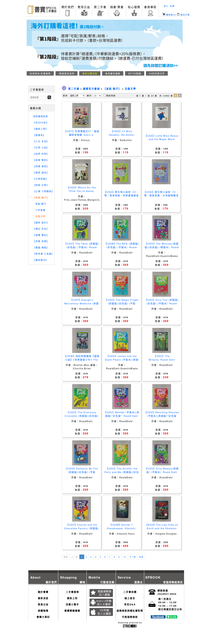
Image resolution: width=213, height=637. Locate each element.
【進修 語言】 (41, 172)
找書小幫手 (72, 604)
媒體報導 (43, 610)
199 (85, 152)
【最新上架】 (40, 128)
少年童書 (40, 209)
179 (125, 208)
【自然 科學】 (41, 153)
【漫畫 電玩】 (41, 234)
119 (125, 152)
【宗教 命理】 (41, 241)
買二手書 (100, 7)
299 (166, 546)
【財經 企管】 (41, 184)
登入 (166, 5)
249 (166, 377)
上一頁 (74, 556)
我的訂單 (184, 14)
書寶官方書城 (91, 88)
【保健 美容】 (41, 166)
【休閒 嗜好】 (41, 159)
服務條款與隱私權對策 (130, 610)
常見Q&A (130, 604)
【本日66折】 (41, 122)
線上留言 (130, 598)
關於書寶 (43, 592)
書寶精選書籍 (72, 610)
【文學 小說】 (41, 147)
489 (125, 546)
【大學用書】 (40, 178)
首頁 (66, 556)
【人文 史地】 (41, 141)
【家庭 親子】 (41, 197)
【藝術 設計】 (41, 222)
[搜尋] (49, 98)
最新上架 (72, 598)
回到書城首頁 (40, 116)
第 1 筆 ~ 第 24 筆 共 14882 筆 (154, 95)
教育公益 (84, 7)
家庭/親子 (40, 203)
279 (85, 377)
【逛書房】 (39, 134)
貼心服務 (134, 7)
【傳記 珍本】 (41, 228)
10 (124, 556)
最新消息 (43, 598)
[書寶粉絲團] (158, 617)
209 (85, 208)
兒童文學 (40, 216)
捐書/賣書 (117, 7)
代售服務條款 (130, 617)
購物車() (170, 14)
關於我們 (67, 7)
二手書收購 (130, 592)
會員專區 (150, 7)
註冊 (172, 5)
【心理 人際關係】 (43, 191)
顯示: (89, 95)
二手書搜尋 (72, 592)
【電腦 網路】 (41, 247)
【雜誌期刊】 (40, 259)
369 (85, 265)
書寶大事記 (43, 617)
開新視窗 (111, 95)
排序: (65, 95)
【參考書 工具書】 (43, 253)
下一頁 (132, 556)
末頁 (141, 556)
